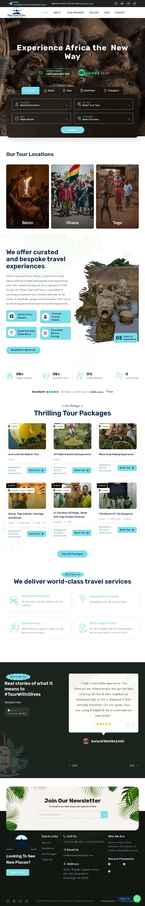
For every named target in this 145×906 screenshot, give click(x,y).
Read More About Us (23, 350)
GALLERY (94, 12)
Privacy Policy (108, 901)
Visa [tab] (69, 90)
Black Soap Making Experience (116, 454)
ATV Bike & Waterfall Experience (72, 454)
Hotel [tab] (51, 90)
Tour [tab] (32, 90)
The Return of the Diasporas (116, 513)
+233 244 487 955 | (74, 842)
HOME (45, 12)
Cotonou (58, 522)
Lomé (37, 523)
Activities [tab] (89, 90)
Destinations (48, 848)
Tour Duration (87, 117)
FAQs (106, 12)
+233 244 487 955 (58, 74)
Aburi (128, 519)
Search (72, 129)
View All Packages (72, 554)
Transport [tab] (113, 90)
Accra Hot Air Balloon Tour (23, 454)
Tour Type (86, 102)
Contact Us (47, 859)
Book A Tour (17, 872)
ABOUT (57, 12)
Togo (117, 222)
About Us (46, 842)
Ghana (72, 222)
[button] (10, 90)
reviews (97, 391)
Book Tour (34, 470)
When (22, 117)
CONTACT (120, 12)
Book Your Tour (86, 3)
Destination (25, 102)
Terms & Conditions (129, 901)
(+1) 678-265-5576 (94, 842)
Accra (11, 460)
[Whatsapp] (137, 898)
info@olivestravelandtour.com (30, 4)
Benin (27, 222)
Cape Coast (24, 523)
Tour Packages (49, 854)
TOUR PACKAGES (75, 12)
